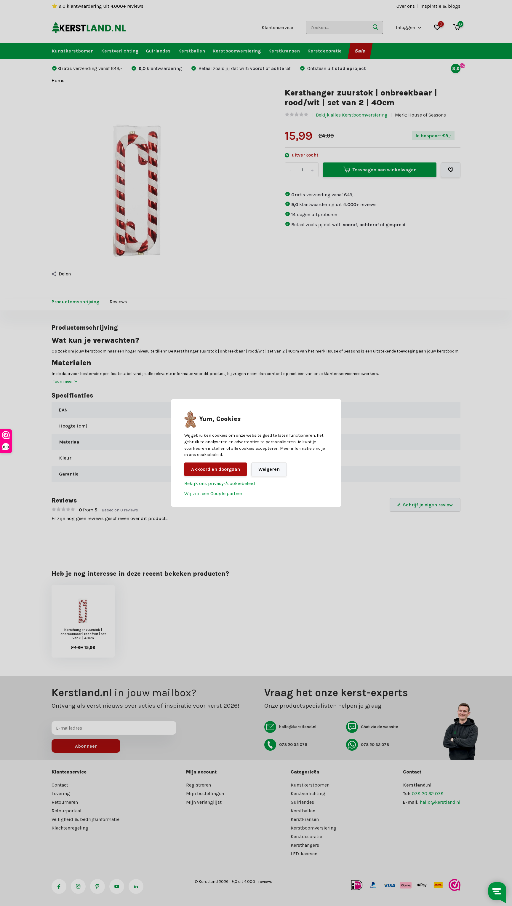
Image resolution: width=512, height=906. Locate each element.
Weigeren (269, 469)
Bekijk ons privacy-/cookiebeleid (219, 483)
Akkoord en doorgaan (215, 469)
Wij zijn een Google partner (213, 493)
